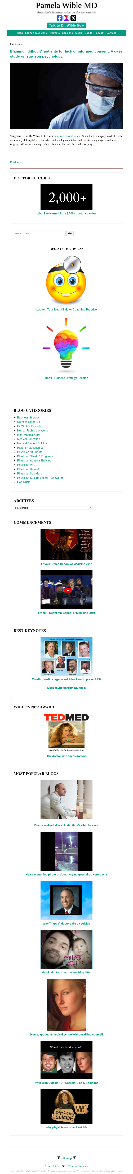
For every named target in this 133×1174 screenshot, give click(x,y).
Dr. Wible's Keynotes (30, 426)
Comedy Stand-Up (28, 422)
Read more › (17, 162)
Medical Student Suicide (32, 443)
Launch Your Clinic (36, 32)
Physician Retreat (28, 469)
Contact (111, 32)
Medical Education (28, 439)
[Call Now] (66, 26)
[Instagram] (66, 18)
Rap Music (23, 482)
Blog (20, 32)
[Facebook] (59, 18)
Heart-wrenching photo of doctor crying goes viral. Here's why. (67, 874)
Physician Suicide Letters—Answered (40, 478)
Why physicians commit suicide (66, 1127)
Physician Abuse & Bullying (34, 460)
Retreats (55, 32)
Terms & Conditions (78, 1166)
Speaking (67, 32)
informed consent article (67, 136)
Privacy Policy (52, 1166)
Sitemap (66, 1158)
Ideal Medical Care (28, 435)
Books (88, 32)
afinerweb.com (117, 1170)
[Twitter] (73, 18)
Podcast (99, 32)
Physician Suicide (28, 473)
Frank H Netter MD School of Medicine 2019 (66, 613)
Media (78, 32)
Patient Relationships (30, 448)
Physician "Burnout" (29, 452)
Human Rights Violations (32, 430)
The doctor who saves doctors (67, 756)
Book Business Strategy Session (66, 378)
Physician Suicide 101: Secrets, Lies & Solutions (66, 1083)
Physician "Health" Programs (35, 456)
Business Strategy (28, 417)
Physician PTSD (27, 465)
